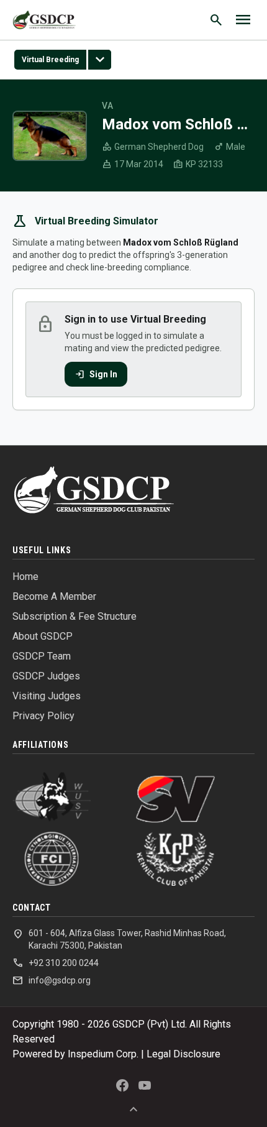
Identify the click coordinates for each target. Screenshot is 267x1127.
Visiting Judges (46, 696)
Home (25, 576)
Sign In (96, 374)
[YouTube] (144, 1085)
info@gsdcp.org (51, 980)
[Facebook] (122, 1085)
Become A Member (54, 596)
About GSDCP (42, 636)
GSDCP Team (41, 656)
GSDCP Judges (46, 676)
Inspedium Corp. (103, 1054)
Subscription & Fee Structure (74, 616)
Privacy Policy (43, 716)
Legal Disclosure (183, 1054)
